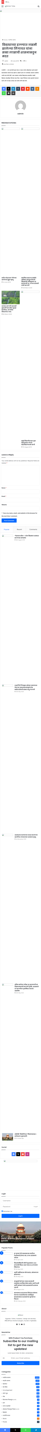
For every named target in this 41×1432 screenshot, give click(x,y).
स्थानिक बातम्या (12, 40)
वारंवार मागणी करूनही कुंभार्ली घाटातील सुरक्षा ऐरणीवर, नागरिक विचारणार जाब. (9, 309)
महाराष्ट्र (5, 1384)
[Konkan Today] (10, 6)
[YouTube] (21, 1324)
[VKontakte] (32, 89)
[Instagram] (24, 1324)
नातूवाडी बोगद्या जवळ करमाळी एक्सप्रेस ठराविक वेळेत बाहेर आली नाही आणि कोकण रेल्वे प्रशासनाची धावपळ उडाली (26, 1284)
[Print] (13, 93)
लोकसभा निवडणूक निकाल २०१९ (11, 1409)
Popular (6, 529)
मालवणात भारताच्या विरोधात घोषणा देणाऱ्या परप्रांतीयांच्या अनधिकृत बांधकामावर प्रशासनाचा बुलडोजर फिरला (25, 1296)
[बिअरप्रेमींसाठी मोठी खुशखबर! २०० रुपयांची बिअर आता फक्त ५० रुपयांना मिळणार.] (7, 1265)
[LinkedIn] (13, 89)
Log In (20, 1216)
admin (6, 61)
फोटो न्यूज (5, 1393)
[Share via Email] (9, 93)
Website (4, 504)
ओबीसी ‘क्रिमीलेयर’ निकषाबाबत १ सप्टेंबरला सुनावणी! (25, 1135)
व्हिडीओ (5, 1412)
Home (5, 40)
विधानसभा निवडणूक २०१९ (9, 1399)
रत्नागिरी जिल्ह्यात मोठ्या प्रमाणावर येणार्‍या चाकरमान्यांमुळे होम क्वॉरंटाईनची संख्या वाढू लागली (26, 687)
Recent (19, 529)
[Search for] (39, 7)
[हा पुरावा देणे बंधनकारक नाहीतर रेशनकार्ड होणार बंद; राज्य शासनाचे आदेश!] (7, 1256)
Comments (33, 529)
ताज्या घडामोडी (6, 1406)
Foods (5, 1422)
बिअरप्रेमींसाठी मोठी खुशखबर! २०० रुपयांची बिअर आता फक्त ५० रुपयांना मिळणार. (26, 1265)
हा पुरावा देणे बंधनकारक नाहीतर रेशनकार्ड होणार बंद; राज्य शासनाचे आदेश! (25, 1255)
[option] (20, 1232)
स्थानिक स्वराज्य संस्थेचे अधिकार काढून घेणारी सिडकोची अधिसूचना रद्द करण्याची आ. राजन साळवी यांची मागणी (30, 281)
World (4, 1418)
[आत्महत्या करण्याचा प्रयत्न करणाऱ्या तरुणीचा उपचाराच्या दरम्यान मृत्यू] (7, 908)
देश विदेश (5, 1387)
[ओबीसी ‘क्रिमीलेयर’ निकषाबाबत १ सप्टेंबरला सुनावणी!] (7, 1137)
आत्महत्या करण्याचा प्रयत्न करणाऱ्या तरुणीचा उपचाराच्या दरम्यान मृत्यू (26, 836)
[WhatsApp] (4, 93)
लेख (4, 1396)
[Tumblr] (18, 89)
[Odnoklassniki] (37, 89)
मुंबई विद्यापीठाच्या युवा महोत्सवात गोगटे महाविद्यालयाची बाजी (28, 443)
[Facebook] (4, 89)
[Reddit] (28, 89)
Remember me (7, 1211)
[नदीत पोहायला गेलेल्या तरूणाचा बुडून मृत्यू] (11, 202)
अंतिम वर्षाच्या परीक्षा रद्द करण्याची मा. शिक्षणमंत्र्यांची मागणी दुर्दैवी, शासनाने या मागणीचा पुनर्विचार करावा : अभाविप (27, 988)
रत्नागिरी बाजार (6, 1415)
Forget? (36, 1206)
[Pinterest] (23, 89)
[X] (9, 89)
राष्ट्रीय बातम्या (6, 1380)
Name (4, 488)
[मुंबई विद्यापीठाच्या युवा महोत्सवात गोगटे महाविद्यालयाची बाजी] (30, 365)
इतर (4, 1403)
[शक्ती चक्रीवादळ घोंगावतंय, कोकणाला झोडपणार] (7, 1275)
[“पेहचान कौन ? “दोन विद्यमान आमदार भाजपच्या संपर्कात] (7, 609)
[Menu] (2, 7)
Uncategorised (7, 1390)
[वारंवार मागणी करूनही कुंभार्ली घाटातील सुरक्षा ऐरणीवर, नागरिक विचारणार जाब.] (11, 297)
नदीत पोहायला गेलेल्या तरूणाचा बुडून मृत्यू (9, 279)
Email (4, 496)
